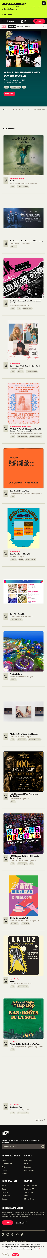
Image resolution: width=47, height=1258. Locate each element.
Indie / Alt (26, 91)
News (4, 1160)
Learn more (9, 98)
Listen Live (10, 21)
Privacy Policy (38, 1249)
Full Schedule (29, 1170)
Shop (26, 1196)
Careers (4, 1189)
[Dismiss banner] (44, 3)
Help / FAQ (5, 1192)
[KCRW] (5, 1135)
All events (6, 109)
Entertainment (7, 1164)
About (4, 1186)
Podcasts (27, 1167)
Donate (40, 21)
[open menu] (3, 21)
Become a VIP (29, 1189)
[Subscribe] (42, 1146)
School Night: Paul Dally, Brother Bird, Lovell (21, 78)
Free (29, 109)
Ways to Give (28, 1192)
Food (3, 1167)
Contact (5, 1199)
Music (6, 91)
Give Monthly (20, 1223)
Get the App (8, 14)
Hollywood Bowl (39, 109)
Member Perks (29, 1199)
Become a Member (30, 1186)
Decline (5, 1255)
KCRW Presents (15, 91)
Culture (4, 1170)
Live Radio (27, 1160)
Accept (15, 1255)
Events (4, 1174)
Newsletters (6, 1196)
